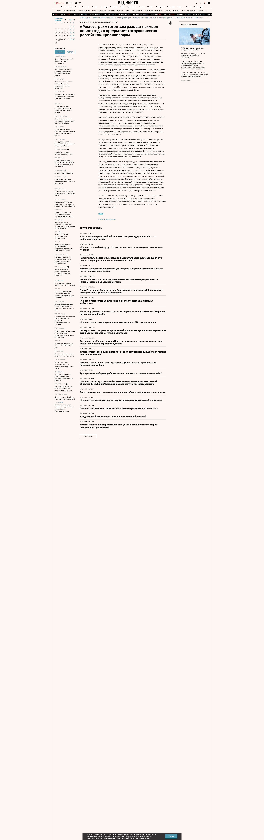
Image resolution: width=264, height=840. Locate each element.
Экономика (86, 7)
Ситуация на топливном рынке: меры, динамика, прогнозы (153, 18)
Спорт (183, 11)
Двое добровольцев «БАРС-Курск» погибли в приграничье (65, 61)
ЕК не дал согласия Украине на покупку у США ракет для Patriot (65, 194)
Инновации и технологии (153, 11)
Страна (127, 11)
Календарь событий (58, 19)
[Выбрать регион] (196, 3)
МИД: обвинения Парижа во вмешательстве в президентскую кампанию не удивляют (65, 334)
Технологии (114, 7)
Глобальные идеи (67, 7)
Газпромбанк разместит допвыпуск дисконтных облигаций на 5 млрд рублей (63, 72)
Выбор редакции (85, 18)
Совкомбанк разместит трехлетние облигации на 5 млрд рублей (65, 181)
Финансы (95, 7)
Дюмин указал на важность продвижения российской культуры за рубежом (65, 96)
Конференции (191, 11)
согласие (118, 836)
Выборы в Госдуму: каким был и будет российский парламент (196, 18)
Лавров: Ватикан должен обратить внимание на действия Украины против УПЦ (64, 307)
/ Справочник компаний (99, 22)
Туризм (200, 11)
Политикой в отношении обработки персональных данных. (130, 838)
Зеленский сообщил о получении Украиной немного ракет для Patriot (64, 214)
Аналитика (111, 11)
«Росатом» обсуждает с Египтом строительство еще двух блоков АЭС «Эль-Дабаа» (65, 132)
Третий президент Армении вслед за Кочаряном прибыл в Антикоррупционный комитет (65, 321)
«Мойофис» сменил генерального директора (64, 153)
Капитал (120, 11)
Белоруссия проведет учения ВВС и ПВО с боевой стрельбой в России (64, 144)
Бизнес (77, 7)
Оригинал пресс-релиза (106, 219)
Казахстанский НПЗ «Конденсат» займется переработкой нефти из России (63, 110)
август (70, 19)
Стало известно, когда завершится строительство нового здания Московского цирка (64, 408)
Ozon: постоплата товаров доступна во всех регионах (64, 355)
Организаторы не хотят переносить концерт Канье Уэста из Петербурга (64, 121)
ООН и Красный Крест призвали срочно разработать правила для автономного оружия (64, 248)
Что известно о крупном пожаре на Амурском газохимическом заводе (63, 389)
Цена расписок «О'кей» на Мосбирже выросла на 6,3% (65, 398)
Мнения (189, 7)
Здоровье (176, 11)
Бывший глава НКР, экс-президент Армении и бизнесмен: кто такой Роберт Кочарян (63, 260)
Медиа (122, 7)
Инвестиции (104, 7)
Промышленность (137, 11)
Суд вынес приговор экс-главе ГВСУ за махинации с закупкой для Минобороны (65, 204)
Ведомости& (102, 11)
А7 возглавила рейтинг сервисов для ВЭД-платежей (65, 284)
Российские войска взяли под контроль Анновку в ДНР (64, 346)
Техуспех (167, 11)
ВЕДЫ (59, 11)
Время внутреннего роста (64, 173)
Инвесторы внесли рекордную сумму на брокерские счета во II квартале (63, 273)
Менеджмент (160, 7)
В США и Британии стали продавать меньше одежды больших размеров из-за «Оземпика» (64, 164)
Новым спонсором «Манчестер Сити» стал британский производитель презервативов (65, 225)
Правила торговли (69, 11)
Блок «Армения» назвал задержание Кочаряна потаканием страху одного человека (64, 295)
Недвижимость (132, 7)
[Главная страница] (128, 3)
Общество (150, 7)
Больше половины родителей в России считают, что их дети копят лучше (64, 365)
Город (94, 11)
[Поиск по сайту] (200, 3)
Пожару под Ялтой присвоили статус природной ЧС (61, 236)
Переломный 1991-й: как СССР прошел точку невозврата (112, 18)
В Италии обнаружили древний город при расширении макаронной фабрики (64, 377)
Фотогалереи (198, 7)
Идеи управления (84, 11)
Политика (142, 7)
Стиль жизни (171, 7)
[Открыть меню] (209, 3)
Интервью (180, 7)
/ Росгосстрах (112, 22)
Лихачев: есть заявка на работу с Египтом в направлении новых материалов (63, 85)
